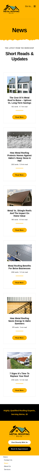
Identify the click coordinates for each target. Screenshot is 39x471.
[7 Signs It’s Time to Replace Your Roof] (19, 354)
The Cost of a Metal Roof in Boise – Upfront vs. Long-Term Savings (19, 100)
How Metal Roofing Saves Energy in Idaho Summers (19, 321)
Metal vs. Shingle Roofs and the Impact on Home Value (19, 213)
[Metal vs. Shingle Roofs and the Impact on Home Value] (19, 191)
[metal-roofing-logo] (11, 5)
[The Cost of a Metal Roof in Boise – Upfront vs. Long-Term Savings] (19, 78)
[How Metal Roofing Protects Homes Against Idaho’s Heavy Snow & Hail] (19, 133)
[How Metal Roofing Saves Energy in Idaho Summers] (19, 299)
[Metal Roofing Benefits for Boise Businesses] (19, 246)
